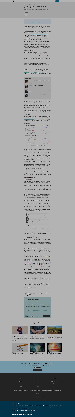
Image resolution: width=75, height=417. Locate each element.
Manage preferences (15, 412)
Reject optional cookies (27, 414)
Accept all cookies (16, 414)
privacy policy (16, 410)
